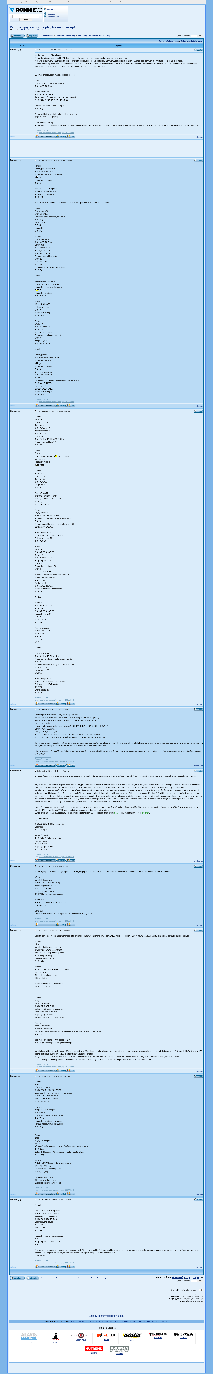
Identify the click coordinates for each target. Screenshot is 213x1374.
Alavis (29, 1342)
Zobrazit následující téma (191, 41)
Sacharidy (82, 1321)
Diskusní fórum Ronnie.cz (71, 2)
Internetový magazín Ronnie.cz (21, 2)
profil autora (198, 137)
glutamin (145, 813)
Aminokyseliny (116, 1321)
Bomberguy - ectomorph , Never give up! (42, 27)
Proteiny (73, 1321)
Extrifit (106, 1340)
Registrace (51, 14)
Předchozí (25, 30)
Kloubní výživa (130, 1321)
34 (38, 30)
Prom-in (119, 1354)
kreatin (117, 813)
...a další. (164, 1321)
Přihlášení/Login (53, 17)
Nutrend (93, 1353)
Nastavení (51, 9)
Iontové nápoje (144, 1321)
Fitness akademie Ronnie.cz (95, 2)
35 (40, 30)
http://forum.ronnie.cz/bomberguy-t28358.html (56, 133)
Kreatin (91, 1321)
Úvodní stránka (47, 36)
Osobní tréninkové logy (65, 36)
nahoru (13, 137)
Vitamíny (155, 1321)
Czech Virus (81, 1340)
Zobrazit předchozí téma (169, 41)
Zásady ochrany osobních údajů (106, 1316)
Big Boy (55, 1342)
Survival (183, 1338)
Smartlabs (158, 1338)
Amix (132, 1340)
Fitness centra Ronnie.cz (118, 2)
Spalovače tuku (102, 1321)
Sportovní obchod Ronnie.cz (47, 2)
